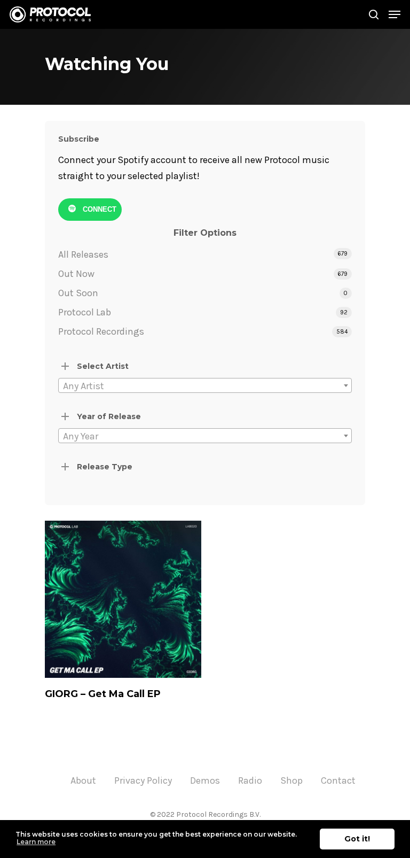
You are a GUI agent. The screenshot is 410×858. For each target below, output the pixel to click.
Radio (250, 780)
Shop (291, 780)
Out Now (76, 274)
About (83, 780)
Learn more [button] (36, 842)
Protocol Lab (84, 312)
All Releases (83, 254)
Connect (98, 209)
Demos (205, 780)
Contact (338, 780)
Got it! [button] (357, 839)
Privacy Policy (143, 780)
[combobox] (205, 385)
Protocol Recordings (101, 331)
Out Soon (78, 293)
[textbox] (205, 385)
